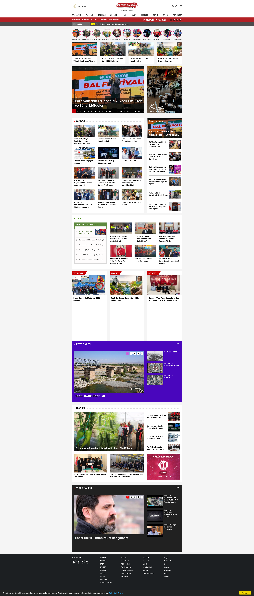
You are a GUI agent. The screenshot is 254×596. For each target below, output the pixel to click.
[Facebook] (171, 20)
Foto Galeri (125, 561)
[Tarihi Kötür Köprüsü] (109, 372)
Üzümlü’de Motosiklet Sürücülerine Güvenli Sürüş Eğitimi (118, 238)
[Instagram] (177, 20)
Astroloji (145, 564)
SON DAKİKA (76, 15)
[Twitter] (174, 20)
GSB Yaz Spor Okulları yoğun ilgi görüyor (143, 260)
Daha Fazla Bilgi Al (116, 593)
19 (139, 111)
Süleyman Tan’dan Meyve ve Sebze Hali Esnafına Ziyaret (107, 204)
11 (110, 111)
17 (132, 111)
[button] (76, 373)
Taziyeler (146, 570)
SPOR (124, 15)
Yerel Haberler (126, 567)
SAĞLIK (155, 15)
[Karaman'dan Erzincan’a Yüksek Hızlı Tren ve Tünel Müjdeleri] (108, 88)
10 (106, 111)
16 (128, 111)
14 (121, 111)
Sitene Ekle (167, 570)
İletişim (166, 576)
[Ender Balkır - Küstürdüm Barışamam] (109, 515)
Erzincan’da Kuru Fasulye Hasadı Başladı (110, 24)
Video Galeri (125, 564)
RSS (165, 564)
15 (124, 111)
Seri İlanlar (125, 576)
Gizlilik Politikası (169, 561)
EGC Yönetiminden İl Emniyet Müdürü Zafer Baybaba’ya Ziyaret (106, 182)
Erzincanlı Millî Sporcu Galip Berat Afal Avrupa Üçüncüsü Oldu (119, 261)
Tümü (177, 344)
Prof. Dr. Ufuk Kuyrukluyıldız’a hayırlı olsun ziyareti (83, 182)
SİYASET (133, 15)
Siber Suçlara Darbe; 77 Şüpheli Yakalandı (107, 162)
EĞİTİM (165, 15)
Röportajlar (146, 558)
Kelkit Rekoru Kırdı (129, 161)
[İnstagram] (74, 562)
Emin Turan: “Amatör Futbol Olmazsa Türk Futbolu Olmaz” (143, 238)
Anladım (245, 593)
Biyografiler (147, 561)
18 (135, 111)
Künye (166, 558)
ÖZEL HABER (177, 15)
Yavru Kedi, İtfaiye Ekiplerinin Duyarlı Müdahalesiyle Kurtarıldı (83, 141)
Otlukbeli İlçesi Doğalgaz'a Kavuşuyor (84, 162)
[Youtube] (180, 20)
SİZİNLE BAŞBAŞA (106, 582)
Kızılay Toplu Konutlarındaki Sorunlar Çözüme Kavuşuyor (83, 204)
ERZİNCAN (102, 15)
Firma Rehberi (126, 573)
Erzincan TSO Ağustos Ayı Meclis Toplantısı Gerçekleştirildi (132, 182)
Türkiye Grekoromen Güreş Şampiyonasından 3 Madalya (169, 261)
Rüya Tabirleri (147, 567)
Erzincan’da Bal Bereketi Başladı (131, 203)
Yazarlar (124, 558)
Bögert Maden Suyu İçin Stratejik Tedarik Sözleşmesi (90, 475)
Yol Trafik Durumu (148, 573)
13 (117, 111)
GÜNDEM (113, 15)
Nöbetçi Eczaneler (127, 570)
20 (143, 111)
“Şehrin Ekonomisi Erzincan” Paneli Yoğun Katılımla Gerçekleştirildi (126, 475)
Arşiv (165, 573)
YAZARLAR (89, 15)
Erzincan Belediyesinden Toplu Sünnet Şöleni (131, 140)
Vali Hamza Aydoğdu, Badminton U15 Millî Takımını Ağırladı (167, 238)
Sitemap (166, 567)
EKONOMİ (144, 15)
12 (114, 111)
